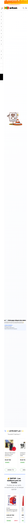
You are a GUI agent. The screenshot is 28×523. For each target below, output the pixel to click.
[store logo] (10, 8)
